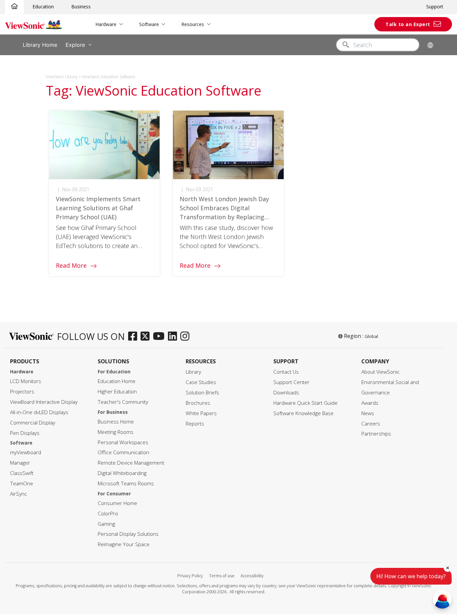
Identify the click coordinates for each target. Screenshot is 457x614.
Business (81, 6)
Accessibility (252, 576)
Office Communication (123, 452)
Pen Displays (24, 433)
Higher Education (117, 391)
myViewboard (25, 452)
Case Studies (201, 382)
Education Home (116, 381)
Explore (75, 44)
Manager (20, 462)
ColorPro (108, 513)
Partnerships (376, 433)
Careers (370, 423)
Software (149, 24)
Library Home (40, 44)
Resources (192, 24)
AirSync (18, 493)
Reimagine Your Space (124, 544)
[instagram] (186, 336)
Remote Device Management (131, 462)
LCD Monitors (25, 381)
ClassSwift (21, 473)
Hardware (105, 24)
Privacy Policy (190, 576)
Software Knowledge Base (303, 413)
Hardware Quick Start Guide (305, 402)
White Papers (201, 413)
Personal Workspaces (123, 442)
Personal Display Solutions (128, 533)
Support (434, 6)
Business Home (116, 421)
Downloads (286, 392)
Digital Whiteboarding (122, 473)
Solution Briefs (202, 392)
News (367, 413)
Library (193, 371)
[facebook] (134, 336)
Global (371, 336)
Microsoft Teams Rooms (126, 483)
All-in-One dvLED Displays (39, 412)
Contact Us (286, 371)
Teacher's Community (123, 401)
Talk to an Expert (407, 24)
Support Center (291, 382)
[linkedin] (174, 336)
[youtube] (160, 336)
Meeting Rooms (115, 432)
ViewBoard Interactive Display (44, 401)
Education (43, 6)
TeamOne (21, 483)
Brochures (198, 402)
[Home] (14, 6)
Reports (195, 423)
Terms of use (222, 576)
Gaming (106, 523)
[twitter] (147, 336)
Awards (369, 402)
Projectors (22, 391)
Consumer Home (117, 503)
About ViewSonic (380, 371)
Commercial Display (32, 422)
